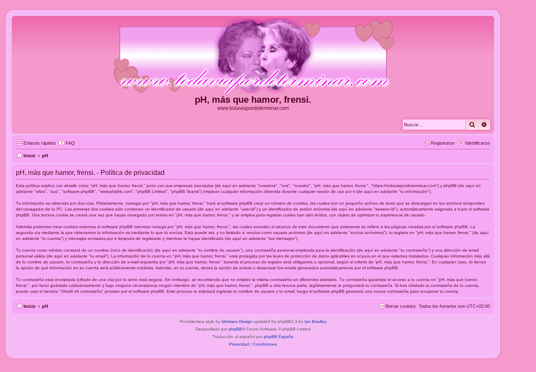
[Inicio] (253, 56)
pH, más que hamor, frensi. (253, 99)
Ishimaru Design (237, 321)
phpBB (235, 329)
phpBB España (279, 336)
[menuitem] (66, 143)
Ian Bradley (315, 321)
